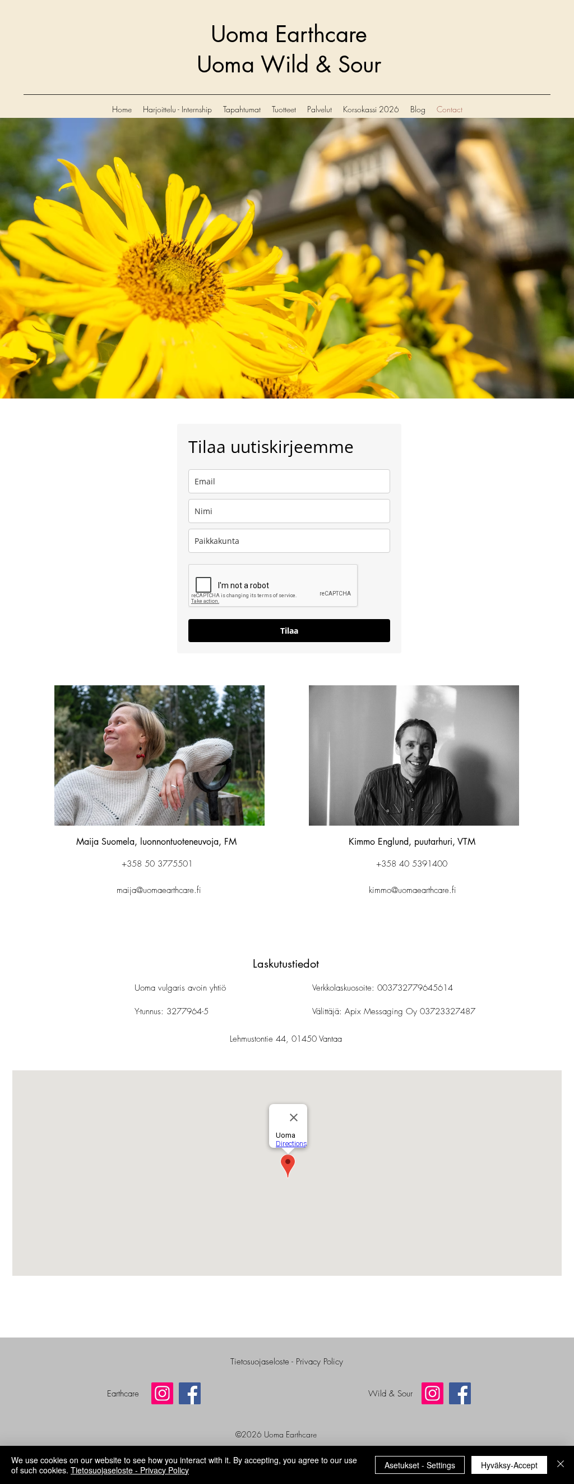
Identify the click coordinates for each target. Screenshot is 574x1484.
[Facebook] (190, 1393)
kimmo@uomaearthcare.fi (412, 890)
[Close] (560, 1465)
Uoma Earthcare (289, 34)
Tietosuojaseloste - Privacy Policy (130, 1470)
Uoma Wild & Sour (289, 64)
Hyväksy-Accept (509, 1465)
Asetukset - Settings (420, 1465)
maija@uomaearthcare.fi (159, 890)
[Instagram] (162, 1393)
